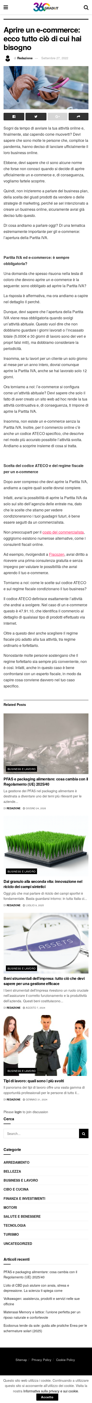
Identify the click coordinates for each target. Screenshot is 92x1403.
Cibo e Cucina (16, 1189)
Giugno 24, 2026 (35, 808)
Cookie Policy (65, 1359)
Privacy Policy (41, 1359)
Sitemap (21, 1359)
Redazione (25, 58)
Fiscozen (56, 554)
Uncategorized (18, 1243)
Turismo (11, 1234)
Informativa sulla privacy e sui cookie (50, 1391)
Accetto (47, 1397)
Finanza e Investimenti (24, 1198)
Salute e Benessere (22, 1216)
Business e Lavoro (22, 769)
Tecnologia (15, 1225)
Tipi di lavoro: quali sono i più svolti (34, 1080)
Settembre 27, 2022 (54, 58)
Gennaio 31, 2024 (36, 1099)
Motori (10, 1207)
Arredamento (16, 1162)
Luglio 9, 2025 (34, 905)
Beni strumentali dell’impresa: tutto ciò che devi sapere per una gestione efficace (44, 981)
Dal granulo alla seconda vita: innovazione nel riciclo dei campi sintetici (43, 884)
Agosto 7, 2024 (35, 1007)
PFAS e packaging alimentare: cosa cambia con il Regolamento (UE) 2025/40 (46, 781)
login (18, 1111)
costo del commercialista (63, 532)
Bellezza (12, 1171)
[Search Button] (83, 1133)
